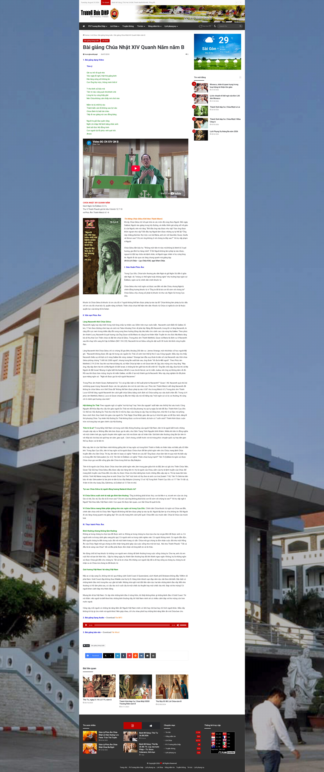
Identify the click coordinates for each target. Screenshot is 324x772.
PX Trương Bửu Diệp (96, 26)
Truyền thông (128, 26)
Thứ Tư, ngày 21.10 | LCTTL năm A (97, 700)
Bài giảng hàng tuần (105, 35)
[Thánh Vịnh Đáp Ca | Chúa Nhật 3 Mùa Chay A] (201, 123)
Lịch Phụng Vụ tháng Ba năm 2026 (224, 131)
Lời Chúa (113, 26)
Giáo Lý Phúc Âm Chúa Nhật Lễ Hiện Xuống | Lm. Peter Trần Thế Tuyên (109, 735)
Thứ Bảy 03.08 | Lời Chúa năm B (168, 701)
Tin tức (140, 26)
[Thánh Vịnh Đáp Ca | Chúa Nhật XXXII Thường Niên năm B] (135, 687)
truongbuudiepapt (91, 54)
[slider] (183, 625)
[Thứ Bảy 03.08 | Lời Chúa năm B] (172, 687)
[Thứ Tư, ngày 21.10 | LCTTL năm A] (99, 686)
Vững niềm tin (154, 26)
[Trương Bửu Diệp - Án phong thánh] (100, 14)
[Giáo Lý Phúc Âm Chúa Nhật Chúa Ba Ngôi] (90, 748)
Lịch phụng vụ (170, 26)
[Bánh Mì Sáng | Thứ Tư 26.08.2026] (130, 736)
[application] (135, 625)
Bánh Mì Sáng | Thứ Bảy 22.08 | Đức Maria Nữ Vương (130, 2)
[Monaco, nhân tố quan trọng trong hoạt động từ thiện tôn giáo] (201, 88)
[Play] (86, 625)
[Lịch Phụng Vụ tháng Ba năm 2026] (201, 135)
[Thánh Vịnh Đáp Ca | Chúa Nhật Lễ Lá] (201, 111)
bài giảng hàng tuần (98, 645)
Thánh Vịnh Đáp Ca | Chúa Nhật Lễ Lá (225, 107)
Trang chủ (123, 767)
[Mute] (178, 625)
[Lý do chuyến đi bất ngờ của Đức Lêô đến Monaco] (201, 99)
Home (86, 35)
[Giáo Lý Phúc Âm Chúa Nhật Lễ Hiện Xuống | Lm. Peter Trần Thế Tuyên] (90, 736)
